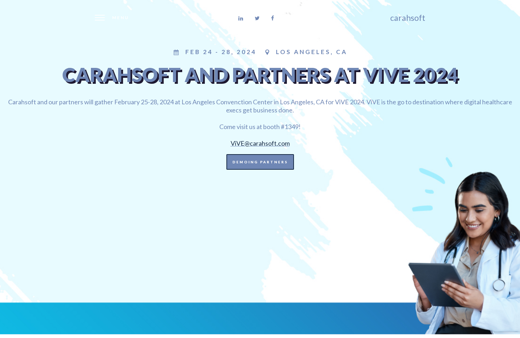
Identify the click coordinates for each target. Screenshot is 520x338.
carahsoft (407, 18)
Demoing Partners (260, 162)
